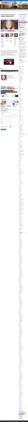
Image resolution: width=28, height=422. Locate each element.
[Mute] (15, 70)
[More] (12, 87)
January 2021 (20, 315)
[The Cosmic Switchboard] (14, 7)
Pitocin (19, 186)
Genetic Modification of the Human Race (23, 135)
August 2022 (20, 292)
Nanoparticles (20, 174)
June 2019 (20, 338)
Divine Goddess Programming (6, 90)
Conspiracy (13, 8)
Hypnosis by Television (21, 150)
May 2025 (20, 252)
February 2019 (20, 343)
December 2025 (21, 243)
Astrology (20, 89)
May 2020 (20, 325)
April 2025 (20, 253)
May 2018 (20, 354)
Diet (19, 109)
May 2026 (20, 237)
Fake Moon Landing (21, 123)
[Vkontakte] (8, 87)
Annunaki (20, 81)
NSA (19, 179)
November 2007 (21, 394)
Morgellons (20, 173)
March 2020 (20, 327)
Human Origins (20, 147)
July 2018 (20, 352)
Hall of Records (20, 141)
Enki (19, 121)
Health (20, 8)
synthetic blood (20, 214)
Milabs (23, 8)
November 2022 (21, 288)
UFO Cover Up (20, 219)
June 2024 (20, 265)
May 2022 (20, 296)
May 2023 (20, 281)
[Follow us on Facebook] (19, 39)
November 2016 (21, 376)
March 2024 (20, 269)
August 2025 (20, 248)
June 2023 (20, 280)
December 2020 (21, 316)
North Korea (20, 178)
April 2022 (20, 297)
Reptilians (20, 196)
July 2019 (20, 337)
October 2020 (20, 319)
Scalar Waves (20, 203)
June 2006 (20, 398)
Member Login (4, 0)
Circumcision (20, 98)
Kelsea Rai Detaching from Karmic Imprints (3, 106)
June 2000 (20, 405)
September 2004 (21, 400)
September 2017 (21, 364)
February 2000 (20, 408)
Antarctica (20, 82)
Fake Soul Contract (21, 126)
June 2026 (20, 236)
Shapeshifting (20, 206)
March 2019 (20, 342)
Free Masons (20, 132)
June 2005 (20, 399)
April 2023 (20, 282)
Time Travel (20, 218)
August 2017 (20, 365)
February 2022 (20, 299)
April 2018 (20, 355)
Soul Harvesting (21, 209)
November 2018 (21, 347)
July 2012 (20, 388)
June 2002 (20, 403)
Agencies (9, 8)
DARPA (20, 106)
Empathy (20, 117)
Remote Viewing (21, 195)
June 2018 (20, 353)
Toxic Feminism (3, 93)
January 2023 (20, 286)
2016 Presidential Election (22, 61)
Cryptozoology (20, 105)
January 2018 (20, 359)
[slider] (17, 70)
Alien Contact (20, 71)
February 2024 (20, 270)
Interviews (12, 18)
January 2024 (20, 271)
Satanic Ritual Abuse (21, 202)
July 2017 (20, 366)
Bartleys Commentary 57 (15, 106)
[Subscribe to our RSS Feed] (22, 39)
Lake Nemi (20, 157)
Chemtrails (20, 94)
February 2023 (20, 285)
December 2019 (21, 331)
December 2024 (21, 258)
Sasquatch (20, 201)
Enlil (19, 122)
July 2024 (20, 264)
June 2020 (20, 324)
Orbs (19, 184)
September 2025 (21, 247)
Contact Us (17, 0)
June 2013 (20, 382)
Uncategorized (20, 224)
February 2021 (20, 314)
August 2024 (20, 263)
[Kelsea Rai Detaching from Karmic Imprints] (3, 103)
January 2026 (20, 242)
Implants (20, 152)
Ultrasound (20, 223)
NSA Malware (20, 180)
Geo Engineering (21, 136)
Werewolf (20, 229)
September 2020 (21, 320)
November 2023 (21, 274)
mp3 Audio (11, 71)
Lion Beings (20, 158)
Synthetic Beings (21, 213)
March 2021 (20, 313)
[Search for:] (23, 12)
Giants (19, 139)
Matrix (26, 8)
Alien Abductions (21, 70)
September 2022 (21, 291)
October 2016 (20, 377)
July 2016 (20, 381)
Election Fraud (20, 116)
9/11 (19, 65)
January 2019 (20, 344)
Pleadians (20, 190)
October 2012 (20, 387)
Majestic (20, 162)
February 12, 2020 (4, 18)
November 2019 (21, 332)
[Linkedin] (10, 87)
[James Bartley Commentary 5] (9, 103)
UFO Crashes (20, 220)
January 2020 (20, 330)
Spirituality (20, 212)
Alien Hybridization (21, 72)
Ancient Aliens (20, 78)
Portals (20, 192)
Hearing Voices (20, 145)
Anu (19, 83)
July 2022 (20, 293)
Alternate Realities (21, 77)
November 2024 (21, 259)
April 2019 (20, 341)
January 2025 (20, 257)
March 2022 (20, 298)
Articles (2, 8)
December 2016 (21, 375)
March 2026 (20, 240)
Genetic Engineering (21, 133)
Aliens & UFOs (5, 8)
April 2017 (20, 370)
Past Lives (20, 185)
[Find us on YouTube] (23, 39)
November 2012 (21, 386)
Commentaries (20, 99)
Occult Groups (20, 181)
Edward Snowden (21, 115)
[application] (9, 71)
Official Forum (13, 0)
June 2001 (20, 404)
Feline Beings (20, 128)
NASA (19, 175)
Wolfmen (20, 230)
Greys (19, 140)
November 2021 (21, 303)
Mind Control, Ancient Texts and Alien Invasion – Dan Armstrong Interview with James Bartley (22, 54)
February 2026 (20, 241)
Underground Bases (21, 225)
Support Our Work (9, 0)
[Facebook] (1, 87)
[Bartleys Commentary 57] (15, 103)
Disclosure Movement (21, 110)
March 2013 (20, 383)
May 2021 (20, 310)
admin (7, 18)
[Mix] (7, 87)
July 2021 (20, 308)
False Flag (20, 127)
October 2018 (20, 348)
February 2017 (20, 372)
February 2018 (20, 358)
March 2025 (20, 254)
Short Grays (20, 207)
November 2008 (21, 393)
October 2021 (20, 304)
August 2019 (20, 336)
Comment (2, 113)
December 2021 (21, 302)
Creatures (17, 8)
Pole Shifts (20, 191)
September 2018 (21, 349)
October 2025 (20, 246)
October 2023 (20, 275)
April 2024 (20, 268)
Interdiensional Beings (21, 153)
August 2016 (20, 380)
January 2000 (20, 409)
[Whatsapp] (11, 87)
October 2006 (20, 397)
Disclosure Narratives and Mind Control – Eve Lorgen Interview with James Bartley (22, 47)
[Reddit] (5, 87)
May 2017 (20, 369)
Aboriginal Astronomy (21, 66)
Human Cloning (20, 146)
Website (7, 41)
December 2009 (21, 392)
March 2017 (20, 371)
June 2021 (20, 309)
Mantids (20, 163)
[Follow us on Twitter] (20, 39)
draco (12, 90)
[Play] (1, 70)
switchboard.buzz (22, 27)
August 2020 (20, 321)
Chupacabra (20, 95)
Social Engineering (21, 208)
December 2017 (21, 360)
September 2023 (21, 276)
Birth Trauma (20, 93)
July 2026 (20, 235)
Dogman (20, 111)
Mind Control (20, 169)
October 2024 (20, 260)
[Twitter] (3, 87)
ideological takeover (21, 151)
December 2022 (21, 287)
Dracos (10, 18)
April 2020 (20, 326)
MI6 (19, 167)
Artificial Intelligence (21, 88)
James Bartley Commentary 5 (9, 106)
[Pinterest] (4, 87)
